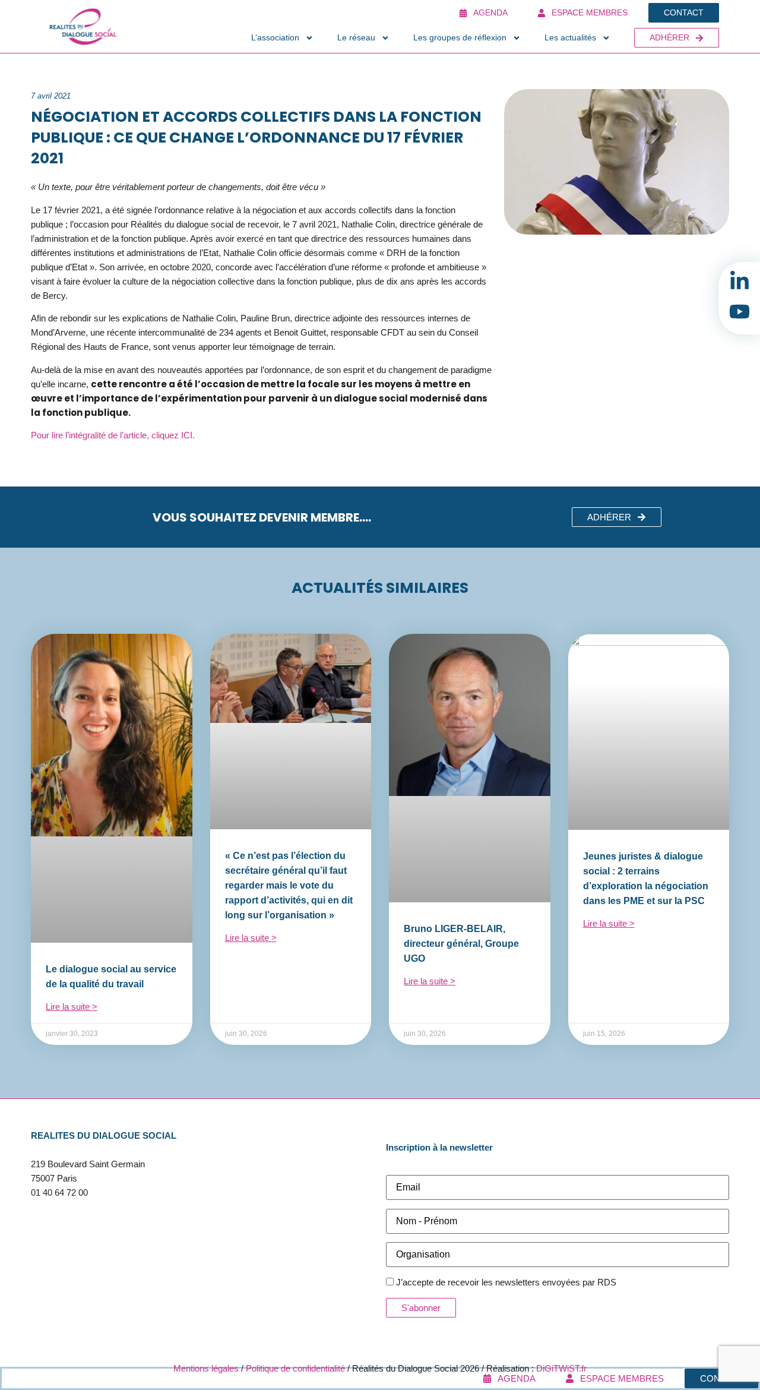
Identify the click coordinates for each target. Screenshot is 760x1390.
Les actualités (570, 37)
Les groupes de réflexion (459, 37)
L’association (275, 37)
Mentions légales (206, 1368)
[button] (616, 517)
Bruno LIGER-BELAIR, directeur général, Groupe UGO (461, 943)
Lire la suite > (71, 1006)
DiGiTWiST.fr (561, 1368)
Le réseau (356, 37)
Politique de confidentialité (295, 1368)
